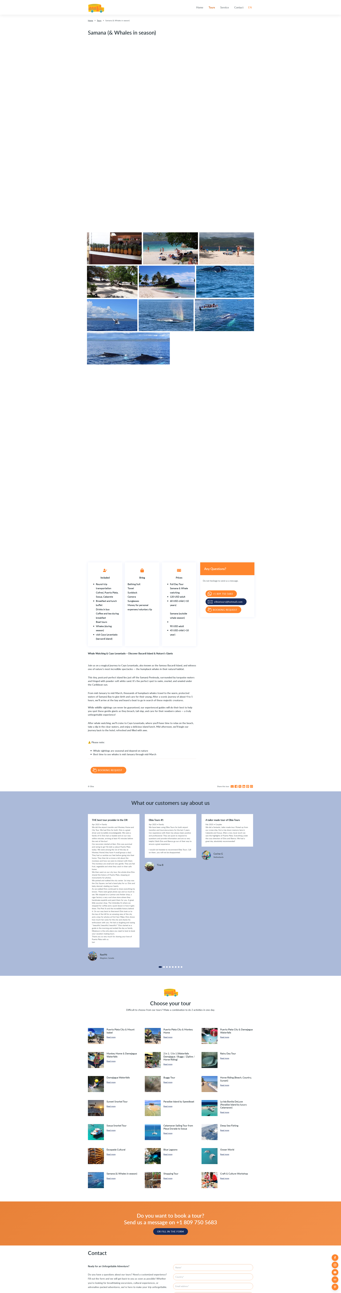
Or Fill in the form (170, 1231)
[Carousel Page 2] (164, 967)
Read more (111, 1037)
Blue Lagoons (170, 1149)
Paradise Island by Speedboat (178, 1101)
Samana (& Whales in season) (122, 1173)
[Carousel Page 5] (173, 967)
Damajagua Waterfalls (118, 1077)
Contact (238, 7)
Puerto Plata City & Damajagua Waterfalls (236, 1031)
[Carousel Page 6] (175, 967)
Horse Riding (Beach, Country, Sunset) (236, 1079)
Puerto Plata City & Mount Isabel (121, 1031)
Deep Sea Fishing (229, 1125)
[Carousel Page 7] (178, 967)
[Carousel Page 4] (170, 967)
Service (224, 7)
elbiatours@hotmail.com (228, 601)
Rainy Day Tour (228, 1053)
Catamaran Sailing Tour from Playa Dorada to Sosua (178, 1127)
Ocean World (227, 1149)
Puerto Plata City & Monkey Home (178, 1031)
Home (199, 7)
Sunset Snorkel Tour (117, 1101)
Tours (212, 7)
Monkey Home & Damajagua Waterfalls (122, 1055)
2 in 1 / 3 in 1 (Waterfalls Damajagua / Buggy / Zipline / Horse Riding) (179, 1056)
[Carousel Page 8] (181, 967)
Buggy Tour (169, 1077)
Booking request (110, 770)
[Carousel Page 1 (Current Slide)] (160, 967)
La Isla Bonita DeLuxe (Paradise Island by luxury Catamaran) (233, 1104)
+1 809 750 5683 (223, 593)
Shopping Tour (170, 1173)
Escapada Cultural (116, 1149)
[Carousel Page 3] (167, 967)
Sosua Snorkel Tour (117, 1125)
